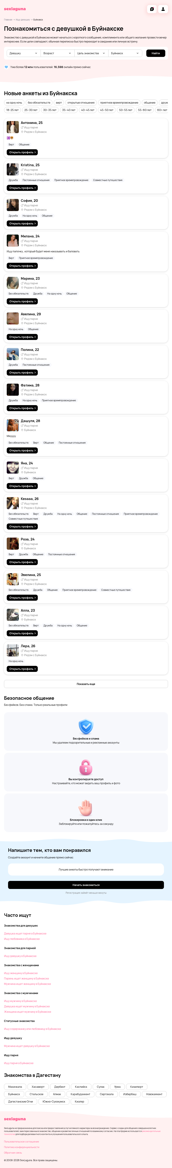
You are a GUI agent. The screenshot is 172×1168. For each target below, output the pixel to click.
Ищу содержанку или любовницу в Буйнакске (32, 1029)
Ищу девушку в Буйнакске (20, 956)
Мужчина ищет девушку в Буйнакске (27, 1046)
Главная (8, 19)
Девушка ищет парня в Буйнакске (25, 933)
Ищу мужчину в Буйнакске (20, 1001)
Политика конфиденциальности (21, 1147)
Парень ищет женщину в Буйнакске (26, 978)
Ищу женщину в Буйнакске (21, 973)
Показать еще (86, 684)
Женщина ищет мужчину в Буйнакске (27, 1012)
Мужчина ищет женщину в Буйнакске (27, 984)
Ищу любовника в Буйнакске (22, 939)
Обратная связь (13, 1152)
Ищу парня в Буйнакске (18, 1063)
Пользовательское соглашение (21, 1141)
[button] (14, 103)
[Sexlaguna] (15, 9)
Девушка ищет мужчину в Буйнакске (27, 1006)
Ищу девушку (23, 19)
